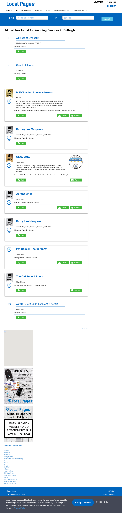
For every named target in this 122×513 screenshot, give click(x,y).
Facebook (111, 6)
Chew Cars (23, 157)
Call (23, 51)
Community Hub (80, 10)
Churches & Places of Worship (13, 459)
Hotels (6, 465)
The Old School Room (29, 276)
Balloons (6, 469)
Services (38, 10)
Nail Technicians (9, 473)
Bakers (6, 477)
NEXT (86, 328)
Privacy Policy (19, 508)
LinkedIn (115, 6)
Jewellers (7, 453)
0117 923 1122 (110, 2)
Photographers (8, 457)
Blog (48, 10)
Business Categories (62, 10)
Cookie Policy (109, 495)
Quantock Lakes (24, 65)
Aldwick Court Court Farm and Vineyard (37, 303)
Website (77, 115)
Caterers (6, 451)
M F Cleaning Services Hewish (34, 92)
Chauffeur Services (10, 481)
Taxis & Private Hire (10, 483)
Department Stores (10, 475)
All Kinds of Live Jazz (27, 37)
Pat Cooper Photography (31, 249)
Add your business (23, 10)
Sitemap (111, 491)
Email (64, 115)
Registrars (7, 467)
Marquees (7, 455)
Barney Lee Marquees (29, 129)
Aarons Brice (24, 194)
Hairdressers (8, 463)
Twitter (108, 6)
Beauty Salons (8, 471)
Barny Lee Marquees (28, 221)
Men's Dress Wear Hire (11, 479)
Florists (6, 461)
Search (9, 10)
